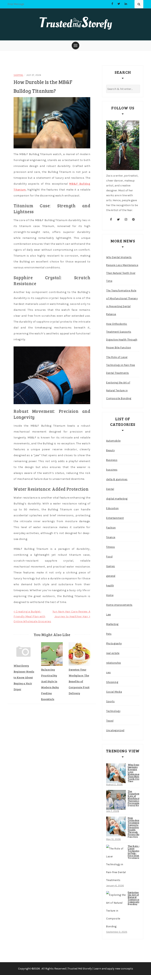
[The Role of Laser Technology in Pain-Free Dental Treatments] (116, 864)
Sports (110, 701)
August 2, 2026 (114, 784)
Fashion (111, 527)
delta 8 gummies (117, 479)
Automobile (113, 440)
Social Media (114, 691)
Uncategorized (115, 730)
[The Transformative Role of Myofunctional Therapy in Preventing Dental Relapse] (116, 800)
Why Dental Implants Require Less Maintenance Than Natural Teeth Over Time (122, 269)
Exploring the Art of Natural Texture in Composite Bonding (118, 390)
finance (110, 537)
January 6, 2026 (115, 885)
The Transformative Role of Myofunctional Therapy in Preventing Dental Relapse (122, 302)
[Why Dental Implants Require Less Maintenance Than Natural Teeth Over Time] (116, 773)
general (110, 575)
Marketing (112, 624)
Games (110, 566)
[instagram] (126, 219)
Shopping (18, 75)
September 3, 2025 (116, 931)
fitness (110, 546)
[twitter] (119, 219)
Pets (108, 633)
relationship (113, 662)
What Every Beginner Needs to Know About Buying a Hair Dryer (24, 677)
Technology (113, 711)
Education (112, 508)
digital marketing (117, 498)
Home (109, 595)
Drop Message (16, 4)
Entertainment (115, 517)
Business (111, 460)
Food (109, 556)
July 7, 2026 (112, 811)
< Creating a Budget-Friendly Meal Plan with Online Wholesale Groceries (32, 616)
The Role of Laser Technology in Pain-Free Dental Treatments (120, 365)
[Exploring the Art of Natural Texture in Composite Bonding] (116, 910)
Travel (109, 720)
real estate (113, 653)
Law (108, 614)
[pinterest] (133, 219)
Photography (114, 643)
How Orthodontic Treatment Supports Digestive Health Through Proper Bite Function (121, 335)
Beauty (110, 450)
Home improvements (119, 604)
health (110, 585)
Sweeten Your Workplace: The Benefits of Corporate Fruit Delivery (79, 681)
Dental (110, 489)
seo (108, 672)
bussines (111, 469)
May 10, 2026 (113, 839)
